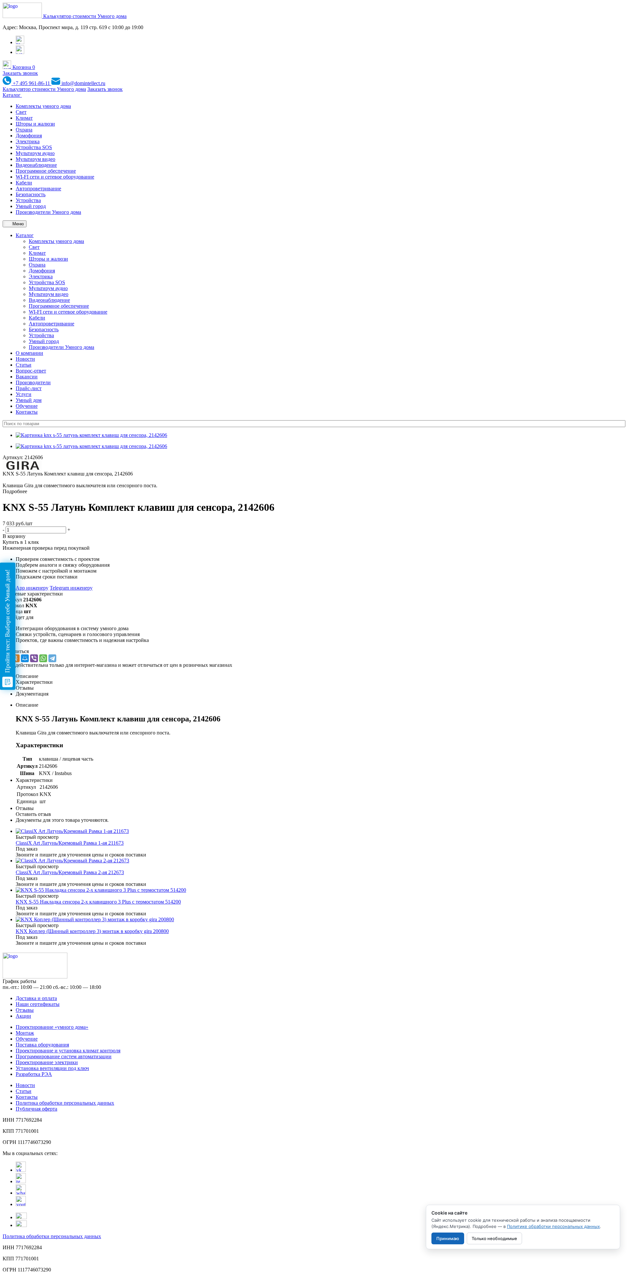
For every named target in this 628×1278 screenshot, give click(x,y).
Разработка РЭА (34, 1074)
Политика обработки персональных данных (65, 1103)
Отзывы (25, 1010)
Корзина (23, 67)
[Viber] (34, 658)
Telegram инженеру (71, 588)
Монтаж (25, 1033)
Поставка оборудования (42, 1044)
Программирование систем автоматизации (64, 1056)
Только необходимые (494, 1238)
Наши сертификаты (38, 1004)
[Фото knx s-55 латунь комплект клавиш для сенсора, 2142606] (91, 435)
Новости (25, 359)
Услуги (23, 394)
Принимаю (447, 1238)
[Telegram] (52, 658)
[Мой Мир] (25, 658)
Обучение (27, 406)
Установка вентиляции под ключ (52, 1068)
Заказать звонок (20, 73)
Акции (23, 1016)
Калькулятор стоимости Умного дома (85, 16)
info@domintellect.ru (82, 83)
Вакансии (27, 376)
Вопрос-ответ (31, 370)
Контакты (27, 412)
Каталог (12, 95)
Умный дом (29, 400)
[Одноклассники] (16, 658)
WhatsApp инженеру (25, 588)
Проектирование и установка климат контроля (68, 1050)
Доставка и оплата (36, 998)
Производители (33, 382)
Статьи (23, 365)
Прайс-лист (29, 388)
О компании (29, 353)
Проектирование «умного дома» (52, 1027)
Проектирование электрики (47, 1062)
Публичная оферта (36, 1109)
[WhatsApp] (43, 658)
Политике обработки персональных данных (553, 1226)
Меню (17, 223)
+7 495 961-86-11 (31, 83)
